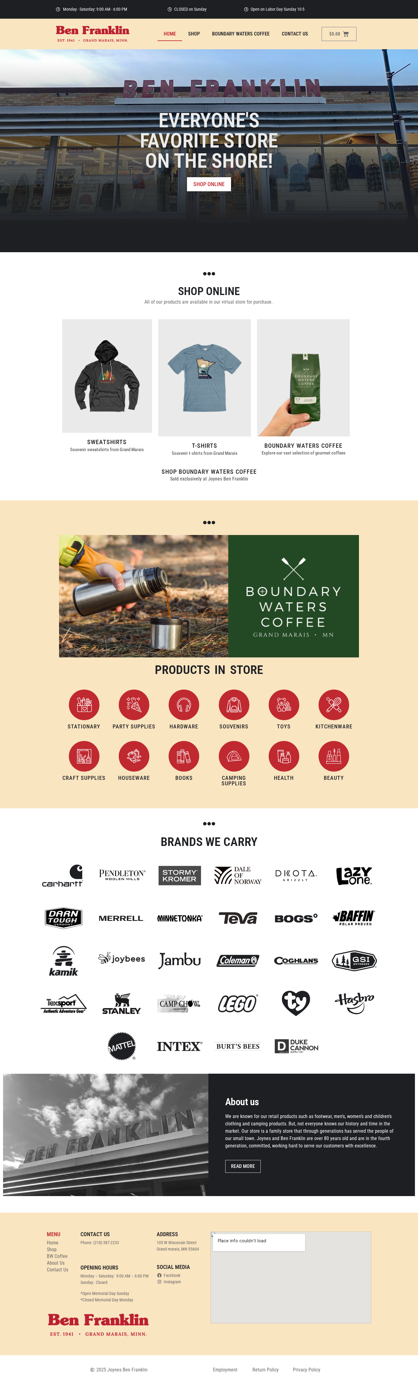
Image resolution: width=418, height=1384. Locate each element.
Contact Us (295, 34)
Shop (194, 34)
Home (170, 34)
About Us (56, 1263)
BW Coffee (57, 1256)
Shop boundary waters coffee (209, 471)
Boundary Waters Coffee (241, 34)
